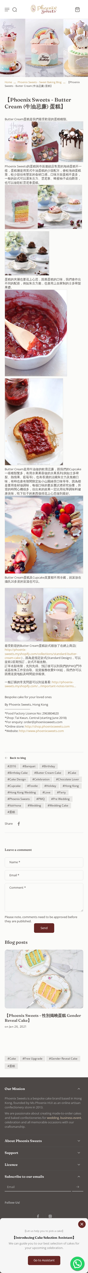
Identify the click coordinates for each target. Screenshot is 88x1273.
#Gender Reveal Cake (63, 1059)
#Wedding (34, 805)
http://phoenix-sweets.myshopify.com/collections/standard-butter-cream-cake (41, 654)
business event (70, 1118)
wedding (53, 1118)
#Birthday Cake (18, 773)
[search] (14, 9)
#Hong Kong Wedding (22, 792)
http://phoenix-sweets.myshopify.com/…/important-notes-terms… (40, 684)
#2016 (12, 766)
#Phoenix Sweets (19, 799)
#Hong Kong (71, 786)
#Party (61, 792)
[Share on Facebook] (19, 824)
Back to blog (18, 758)
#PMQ (40, 799)
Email (14, 875)
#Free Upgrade (32, 1059)
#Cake (72, 773)
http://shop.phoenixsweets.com (47, 726)
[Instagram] (50, 1216)
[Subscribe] (77, 1187)
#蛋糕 (11, 812)
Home (8, 82)
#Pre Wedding (60, 799)
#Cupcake (14, 786)
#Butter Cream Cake (47, 773)
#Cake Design (17, 779)
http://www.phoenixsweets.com (41, 731)
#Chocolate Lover (67, 779)
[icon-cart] (77, 9)
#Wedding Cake (58, 805)
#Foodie (32, 786)
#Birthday (48, 766)
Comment (17, 888)
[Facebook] (38, 1216)
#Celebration (41, 779)
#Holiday (50, 786)
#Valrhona (14, 805)
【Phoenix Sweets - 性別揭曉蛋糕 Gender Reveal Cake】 (43, 1018)
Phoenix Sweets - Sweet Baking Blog (39, 82)
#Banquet (29, 766)
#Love (46, 792)
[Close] (82, 1224)
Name (14, 862)
